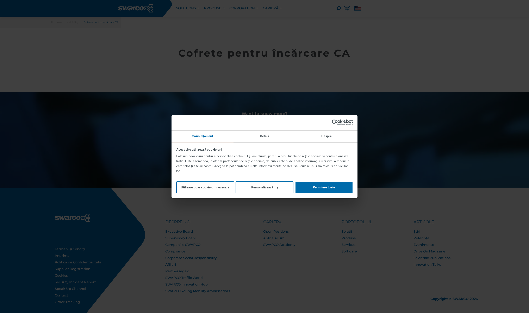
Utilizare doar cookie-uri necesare (205, 187)
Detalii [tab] (264, 136)
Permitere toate (324, 187)
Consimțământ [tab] (202, 136)
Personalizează (262, 187)
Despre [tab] (326, 136)
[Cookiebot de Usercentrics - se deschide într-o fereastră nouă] (335, 122)
